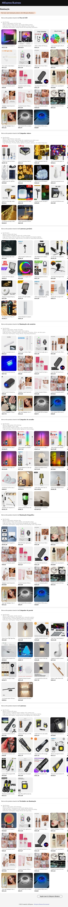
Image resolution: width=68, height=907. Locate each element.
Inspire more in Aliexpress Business (50, 896)
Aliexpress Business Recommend (41, 904)
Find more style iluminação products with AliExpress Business (17, 13)
